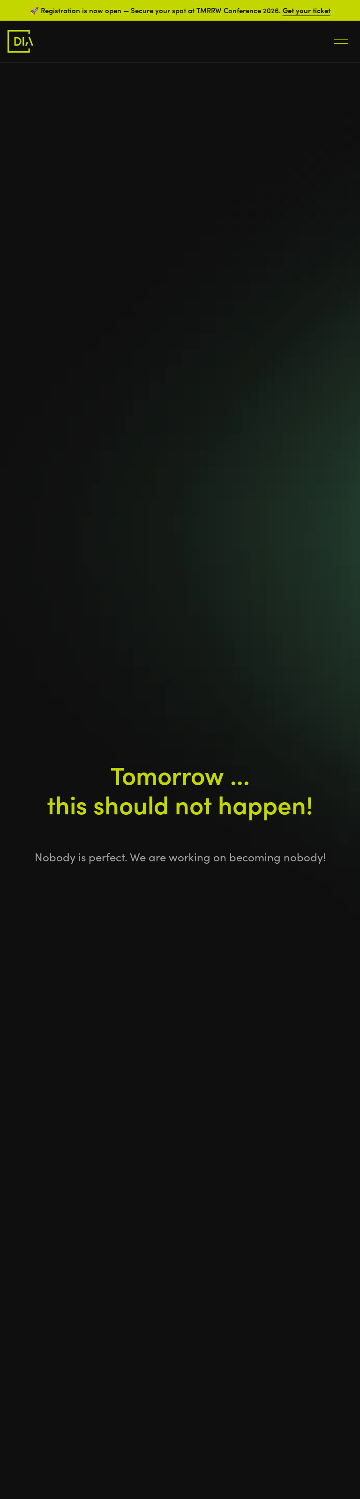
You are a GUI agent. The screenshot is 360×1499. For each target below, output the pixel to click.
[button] (341, 41)
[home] (20, 41)
